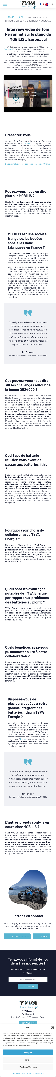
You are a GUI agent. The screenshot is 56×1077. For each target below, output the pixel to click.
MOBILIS (29, 143)
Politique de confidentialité (35, 1073)
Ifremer (23, 739)
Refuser (28, 1060)
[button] (52, 1027)
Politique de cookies (18, 1073)
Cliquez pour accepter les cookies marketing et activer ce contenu (28, 93)
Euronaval (8, 49)
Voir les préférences (28, 1067)
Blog (21, 17)
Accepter (28, 1052)
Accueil (11, 17)
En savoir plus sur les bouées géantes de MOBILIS (27, 163)
